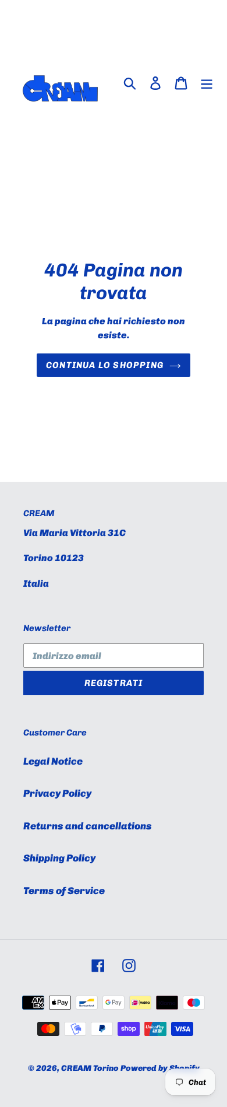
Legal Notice (53, 761)
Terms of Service (64, 890)
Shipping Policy (59, 858)
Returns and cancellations (87, 826)
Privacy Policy (57, 793)
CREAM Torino (90, 1068)
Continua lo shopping (105, 365)
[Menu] (206, 82)
